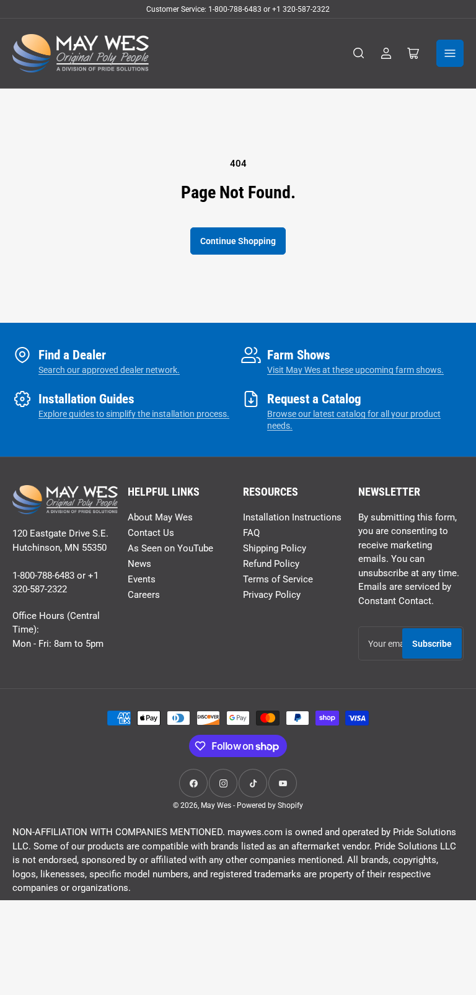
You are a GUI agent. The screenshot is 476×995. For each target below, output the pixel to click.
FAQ (251, 532)
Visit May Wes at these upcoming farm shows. (355, 370)
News (139, 563)
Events (142, 579)
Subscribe (432, 644)
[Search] (358, 53)
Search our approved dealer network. (109, 370)
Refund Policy (271, 563)
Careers (144, 594)
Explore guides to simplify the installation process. (133, 414)
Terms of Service (278, 579)
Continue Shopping (238, 241)
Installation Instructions (292, 517)
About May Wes (160, 517)
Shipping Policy (274, 548)
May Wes (217, 805)
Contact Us (151, 532)
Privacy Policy (272, 594)
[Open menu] (450, 53)
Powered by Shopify (270, 805)
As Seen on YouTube (170, 548)
